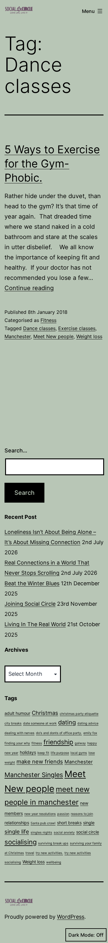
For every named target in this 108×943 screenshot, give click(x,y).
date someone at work (40, 723)
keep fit (43, 753)
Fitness (48, 320)
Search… (15, 450)
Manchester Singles (33, 775)
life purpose (60, 753)
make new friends (39, 761)
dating (67, 722)
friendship (58, 742)
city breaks (13, 723)
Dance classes (39, 328)
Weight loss (89, 336)
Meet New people (53, 336)
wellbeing (53, 862)
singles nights (41, 832)
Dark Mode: (81, 935)
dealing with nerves (19, 733)
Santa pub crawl (43, 823)
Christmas (45, 712)
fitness (37, 743)
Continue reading (29, 288)
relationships (16, 822)
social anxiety (64, 832)
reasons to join (82, 814)
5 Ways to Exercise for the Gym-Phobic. (52, 163)
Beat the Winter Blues (31, 583)
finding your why (17, 743)
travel (30, 853)
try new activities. (49, 853)
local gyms (78, 753)
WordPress (70, 917)
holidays (28, 752)
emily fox (90, 733)
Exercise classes (76, 328)
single (88, 822)
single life (16, 831)
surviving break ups (53, 843)
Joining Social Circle (30, 604)
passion (63, 814)
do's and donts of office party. (59, 733)
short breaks (69, 822)
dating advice (87, 723)
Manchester (17, 336)
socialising (20, 842)
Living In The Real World (35, 624)
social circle (87, 831)
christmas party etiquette (79, 714)
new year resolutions (40, 814)
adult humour (17, 713)
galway (80, 743)
